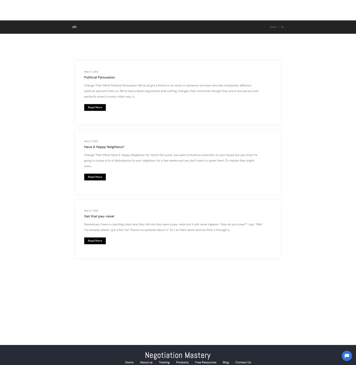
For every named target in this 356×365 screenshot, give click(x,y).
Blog (320, 7)
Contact (337, 7)
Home (228, 7)
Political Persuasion (99, 77)
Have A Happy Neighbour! (104, 147)
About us (146, 362)
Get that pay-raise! (99, 216)
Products (281, 7)
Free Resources (205, 362)
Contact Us (243, 362)
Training (262, 7)
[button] (95, 107)
